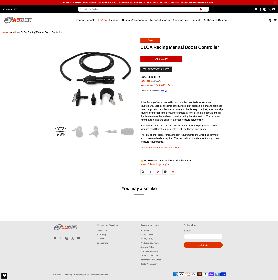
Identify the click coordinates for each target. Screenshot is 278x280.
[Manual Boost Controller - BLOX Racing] (96, 80)
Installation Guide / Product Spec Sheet (160, 147)
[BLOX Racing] (17, 20)
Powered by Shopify (99, 275)
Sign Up (203, 245)
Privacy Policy (146, 239)
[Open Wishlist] (4, 276)
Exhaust (114, 20)
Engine (102, 20)
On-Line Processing (149, 251)
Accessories (180, 20)
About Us (144, 230)
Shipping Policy (147, 247)
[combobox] (143, 9)
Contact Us (102, 230)
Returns (100, 239)
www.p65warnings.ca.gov (154, 164)
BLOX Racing (65, 275)
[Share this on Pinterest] (158, 171)
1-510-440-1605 (9, 9)
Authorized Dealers (216, 20)
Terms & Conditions (149, 255)
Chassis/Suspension (135, 20)
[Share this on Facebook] (150, 171)
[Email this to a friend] (172, 171)
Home (4, 32)
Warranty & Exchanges (150, 260)
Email (187, 230)
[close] (275, 2)
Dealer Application (148, 264)
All (14, 32)
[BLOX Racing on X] (269, 9)
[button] (200, 9)
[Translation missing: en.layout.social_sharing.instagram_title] (165, 171)
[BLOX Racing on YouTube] (273, 9)
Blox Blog (101, 234)
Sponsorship (102, 243)
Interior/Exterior (160, 20)
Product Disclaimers (149, 243)
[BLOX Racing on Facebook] (260, 9)
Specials (196, 20)
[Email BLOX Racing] (256, 9)
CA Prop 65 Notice (148, 234)
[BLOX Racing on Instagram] (264, 9)
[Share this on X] (143, 171)
